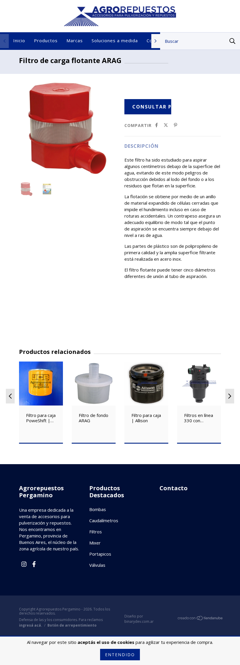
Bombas (97, 509)
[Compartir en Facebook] (156, 125)
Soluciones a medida (115, 40)
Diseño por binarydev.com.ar (139, 619)
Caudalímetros (103, 520)
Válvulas (97, 565)
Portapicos (100, 554)
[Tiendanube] (200, 619)
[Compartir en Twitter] (165, 125)
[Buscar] (232, 41)
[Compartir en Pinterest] (175, 125)
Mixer (95, 542)
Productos (46, 40)
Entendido (120, 654)
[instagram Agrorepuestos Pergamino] (24, 564)
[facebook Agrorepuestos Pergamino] (34, 564)
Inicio (19, 40)
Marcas (74, 40)
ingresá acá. (30, 625)
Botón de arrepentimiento (72, 625)
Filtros (95, 531)
